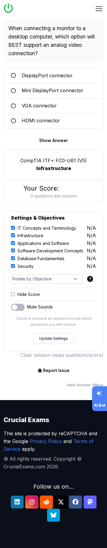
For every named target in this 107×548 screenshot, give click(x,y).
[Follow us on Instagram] (31, 502)
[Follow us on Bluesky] (53, 515)
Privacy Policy (46, 441)
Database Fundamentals (41, 258)
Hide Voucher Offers (85, 385)
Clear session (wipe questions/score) (62, 355)
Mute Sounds (40, 306)
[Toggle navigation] (99, 8)
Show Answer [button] (53, 140)
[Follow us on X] (60, 502)
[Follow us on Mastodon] (90, 502)
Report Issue (56, 370)
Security (26, 266)
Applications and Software (43, 243)
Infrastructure (30, 235)
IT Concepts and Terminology (47, 228)
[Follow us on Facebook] (75, 502)
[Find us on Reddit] (46, 502)
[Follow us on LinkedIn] (17, 502)
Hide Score (29, 294)
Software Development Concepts (50, 250)
